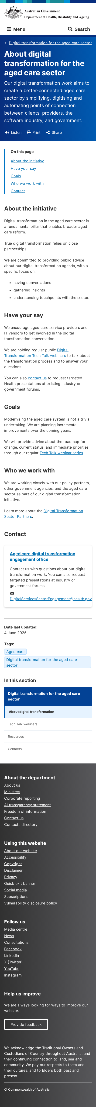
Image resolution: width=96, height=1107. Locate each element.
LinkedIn (11, 955)
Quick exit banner (19, 883)
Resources (16, 736)
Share (57, 132)
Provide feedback (26, 1024)
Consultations (16, 942)
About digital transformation (31, 712)
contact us (37, 378)
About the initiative (27, 161)
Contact (18, 191)
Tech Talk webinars (22, 724)
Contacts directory (21, 824)
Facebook (13, 949)
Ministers (12, 791)
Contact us (14, 818)
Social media (15, 890)
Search (82, 29)
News (9, 935)
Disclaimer (13, 870)
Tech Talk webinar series (61, 452)
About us (12, 785)
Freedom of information (25, 811)
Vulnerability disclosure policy (30, 903)
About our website (20, 850)
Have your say (23, 168)
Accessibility (15, 857)
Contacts (15, 749)
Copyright (13, 863)
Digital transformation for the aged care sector (50, 42)
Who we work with (27, 183)
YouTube (11, 968)
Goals (16, 176)
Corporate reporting (22, 798)
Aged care (15, 651)
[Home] (48, 12)
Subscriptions (16, 896)
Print (36, 132)
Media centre (15, 929)
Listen (16, 132)
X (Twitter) (13, 962)
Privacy (10, 877)
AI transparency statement (27, 804)
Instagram (13, 975)
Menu (18, 29)
